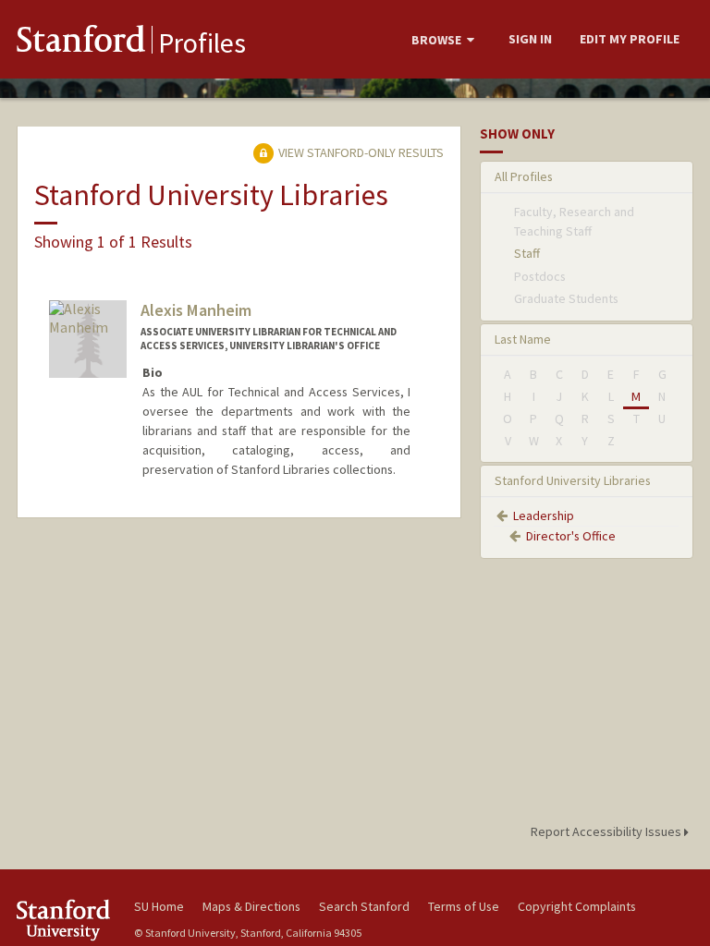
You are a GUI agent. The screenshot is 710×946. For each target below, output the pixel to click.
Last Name (523, 339)
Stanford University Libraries (573, 480)
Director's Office (571, 536)
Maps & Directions (251, 906)
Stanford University (65, 919)
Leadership (543, 515)
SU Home (159, 906)
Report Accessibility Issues (607, 831)
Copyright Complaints (577, 906)
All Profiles (524, 176)
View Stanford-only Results (359, 152)
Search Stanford (364, 906)
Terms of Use (463, 906)
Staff (527, 253)
